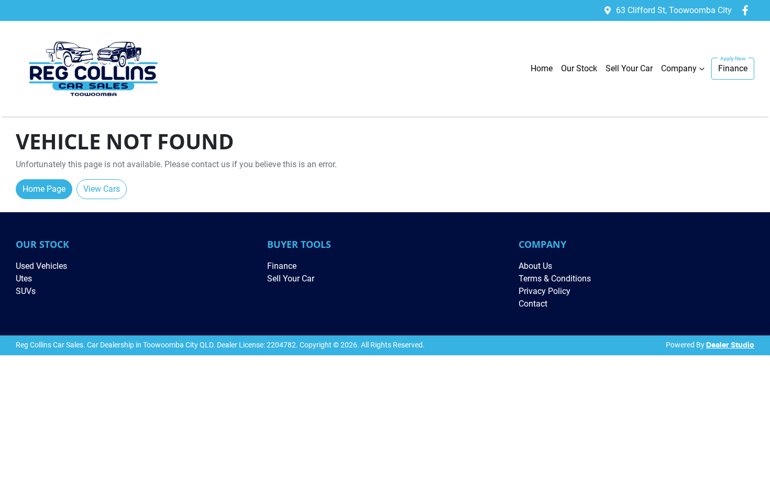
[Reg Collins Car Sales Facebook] (747, 10)
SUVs (26, 291)
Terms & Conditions (555, 279)
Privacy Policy (544, 291)
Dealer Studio (730, 345)
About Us (535, 266)
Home (542, 68)
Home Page (44, 189)
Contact (533, 304)
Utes (24, 279)
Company (679, 68)
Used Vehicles (41, 266)
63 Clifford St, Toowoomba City (674, 10)
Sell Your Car (629, 68)
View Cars (101, 189)
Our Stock (579, 68)
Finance (732, 68)
